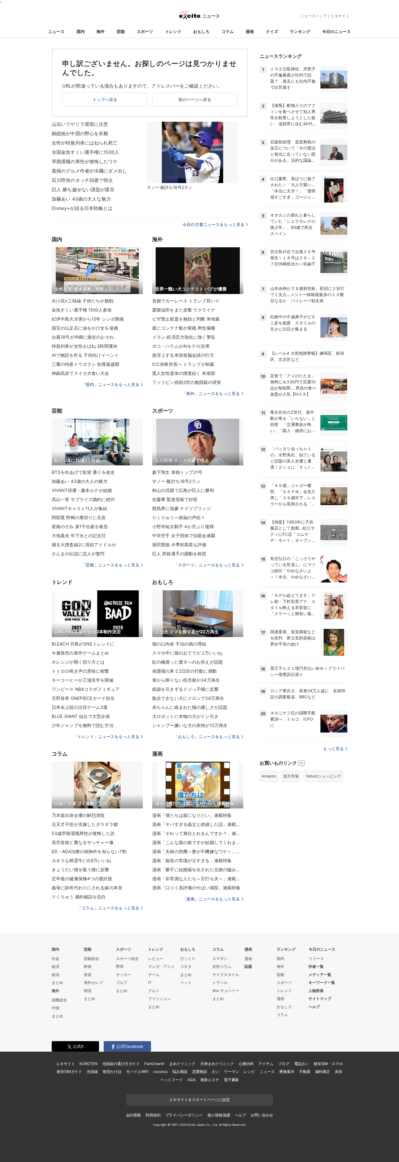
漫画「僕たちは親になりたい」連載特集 (192, 815)
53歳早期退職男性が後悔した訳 (83, 833)
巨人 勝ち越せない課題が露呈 (83, 189)
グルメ (153, 990)
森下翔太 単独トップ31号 (177, 472)
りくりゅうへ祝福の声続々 (178, 517)
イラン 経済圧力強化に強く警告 (183, 337)
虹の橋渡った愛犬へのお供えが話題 (187, 662)
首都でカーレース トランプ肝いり (186, 301)
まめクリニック (182, 1063)
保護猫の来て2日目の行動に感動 (184, 671)
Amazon (269, 776)
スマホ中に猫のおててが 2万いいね (187, 653)
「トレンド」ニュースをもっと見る (106, 736)
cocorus (160, 1071)
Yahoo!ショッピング (323, 776)
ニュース (56, 31)
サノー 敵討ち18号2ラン (176, 481)
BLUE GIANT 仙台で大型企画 (81, 716)
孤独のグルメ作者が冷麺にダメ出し (89, 171)
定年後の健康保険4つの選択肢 (82, 878)
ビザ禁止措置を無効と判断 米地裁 (186, 319)
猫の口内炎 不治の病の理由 (179, 644)
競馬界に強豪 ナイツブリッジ (181, 508)
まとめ (57, 982)
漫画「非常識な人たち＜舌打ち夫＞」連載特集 (197, 878)
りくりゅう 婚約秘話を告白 (79, 897)
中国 (55, 1008)
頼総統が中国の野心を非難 (80, 133)
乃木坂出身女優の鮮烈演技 (78, 815)
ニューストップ (313, 15)
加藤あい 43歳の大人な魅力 (81, 199)
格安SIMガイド (69, 1071)
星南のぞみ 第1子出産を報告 (80, 526)
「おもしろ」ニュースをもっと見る (207, 736)
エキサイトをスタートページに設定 (199, 1099)
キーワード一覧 (321, 982)
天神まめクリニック (217, 1063)
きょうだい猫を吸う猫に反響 (80, 869)
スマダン (220, 958)
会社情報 (133, 1115)
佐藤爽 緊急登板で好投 (174, 499)
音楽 (87, 974)
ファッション (159, 998)
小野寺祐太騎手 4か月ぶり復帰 (183, 526)
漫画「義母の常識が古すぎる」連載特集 (192, 860)
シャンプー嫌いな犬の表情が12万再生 (190, 725)
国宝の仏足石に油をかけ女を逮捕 (85, 328)
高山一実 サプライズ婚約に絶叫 (83, 499)
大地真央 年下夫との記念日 (79, 535)
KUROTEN (88, 1063)
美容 (338, 1071)
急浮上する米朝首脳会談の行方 (183, 355)
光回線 (92, 1071)
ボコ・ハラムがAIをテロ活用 (180, 346)
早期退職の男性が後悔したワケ (85, 161)
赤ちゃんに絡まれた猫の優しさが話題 (189, 707)
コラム (227, 31)
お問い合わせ (262, 1115)
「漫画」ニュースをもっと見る (211, 898)
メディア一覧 (319, 974)
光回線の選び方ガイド (121, 1063)
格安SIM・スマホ (328, 1063)
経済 (55, 966)
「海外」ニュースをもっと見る (211, 393)
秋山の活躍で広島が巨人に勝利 (183, 490)
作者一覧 (316, 966)
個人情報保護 (218, 1115)
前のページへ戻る (194, 99)
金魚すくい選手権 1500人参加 (82, 310)
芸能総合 (91, 958)
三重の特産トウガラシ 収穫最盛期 (85, 364)
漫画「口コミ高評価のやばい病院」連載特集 (196, 887)
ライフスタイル (225, 974)
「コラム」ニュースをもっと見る (108, 907)
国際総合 (59, 1000)
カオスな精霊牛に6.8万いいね (81, 860)
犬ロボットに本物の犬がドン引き (185, 716)
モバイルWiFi (137, 1071)
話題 (248, 966)
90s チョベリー (225, 990)
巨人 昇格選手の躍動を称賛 (179, 553)
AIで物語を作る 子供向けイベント (85, 355)
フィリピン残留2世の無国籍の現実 (186, 382)
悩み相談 (179, 1071)
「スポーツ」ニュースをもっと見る (207, 564)
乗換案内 (286, 1071)
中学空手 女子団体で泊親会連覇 (183, 535)
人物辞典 (316, 990)
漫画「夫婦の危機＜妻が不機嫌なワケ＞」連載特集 (197, 851)
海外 (100, 31)
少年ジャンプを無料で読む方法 (83, 725)
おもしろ (201, 31)
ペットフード (171, 1079)
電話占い (301, 1063)
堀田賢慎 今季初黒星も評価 (179, 544)
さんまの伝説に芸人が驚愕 (78, 553)
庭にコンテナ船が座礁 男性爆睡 (183, 328)
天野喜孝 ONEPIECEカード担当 (83, 698)
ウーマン (231, 1071)
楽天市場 (291, 776)
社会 (55, 958)
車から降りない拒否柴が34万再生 (186, 680)
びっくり (187, 958)
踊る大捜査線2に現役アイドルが (84, 544)
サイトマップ (319, 998)
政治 (55, 974)
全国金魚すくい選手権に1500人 (85, 152)
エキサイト (340, 15)
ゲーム (153, 974)
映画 (87, 966)
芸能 (121, 31)
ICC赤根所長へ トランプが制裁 (183, 364)
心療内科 (246, 1063)
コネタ (186, 966)
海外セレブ (93, 982)
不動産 (304, 1071)
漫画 (250, 31)
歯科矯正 (322, 1071)
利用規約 (152, 1115)
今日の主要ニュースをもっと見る (213, 224)
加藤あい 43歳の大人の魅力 (79, 481)
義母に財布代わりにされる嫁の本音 (87, 887)
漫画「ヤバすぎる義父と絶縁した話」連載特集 (197, 824)
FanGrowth (154, 1063)
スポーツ (145, 31)
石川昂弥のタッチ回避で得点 (82, 180)
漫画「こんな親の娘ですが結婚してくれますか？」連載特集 (197, 842)
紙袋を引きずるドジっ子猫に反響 (185, 689)
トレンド (173, 31)
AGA (192, 1079)
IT (149, 982)
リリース (316, 958)
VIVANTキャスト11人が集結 (79, 508)
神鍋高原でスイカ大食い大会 (80, 373)
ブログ (283, 1063)
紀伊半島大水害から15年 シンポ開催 (88, 319)
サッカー (123, 974)
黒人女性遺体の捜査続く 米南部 (183, 373)
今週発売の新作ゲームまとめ (80, 653)
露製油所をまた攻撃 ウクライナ (183, 310)
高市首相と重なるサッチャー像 (83, 842)
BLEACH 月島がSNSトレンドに (83, 644)
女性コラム (221, 966)
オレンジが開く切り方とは (78, 662)
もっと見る (333, 748)
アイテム (265, 1063)
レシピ (249, 1071)
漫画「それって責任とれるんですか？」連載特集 (197, 833)
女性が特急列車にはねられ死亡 (85, 143)
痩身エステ (209, 1079)
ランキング (300, 31)
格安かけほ (112, 1071)
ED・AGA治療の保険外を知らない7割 (89, 851)
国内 (81, 31)
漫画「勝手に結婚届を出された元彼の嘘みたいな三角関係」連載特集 (197, 869)
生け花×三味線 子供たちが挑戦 (82, 301)
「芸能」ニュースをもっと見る (110, 564)
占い (215, 1071)
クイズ (272, 31)
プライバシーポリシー (184, 1115)
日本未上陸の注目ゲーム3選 (80, 707)
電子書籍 (231, 1079)
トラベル (220, 982)
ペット (186, 982)
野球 (120, 966)
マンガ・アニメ (161, 966)
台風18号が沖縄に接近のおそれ (83, 337)
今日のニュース (336, 31)
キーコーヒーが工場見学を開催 (83, 680)
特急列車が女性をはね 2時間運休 (84, 346)
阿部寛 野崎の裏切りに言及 (79, 517)
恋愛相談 (199, 1071)
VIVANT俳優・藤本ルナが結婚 (82, 490)
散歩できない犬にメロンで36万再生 (188, 698)
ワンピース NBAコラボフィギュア (85, 689)
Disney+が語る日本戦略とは (82, 208)
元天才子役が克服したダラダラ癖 (85, 824)
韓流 (87, 990)
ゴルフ (121, 982)
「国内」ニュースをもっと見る (110, 384)
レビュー (155, 958)
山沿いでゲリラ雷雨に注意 (80, 124)
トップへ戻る (105, 99)
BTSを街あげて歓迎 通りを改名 (83, 472)
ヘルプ (314, 1006)
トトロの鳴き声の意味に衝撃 (80, 671)
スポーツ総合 (127, 958)
